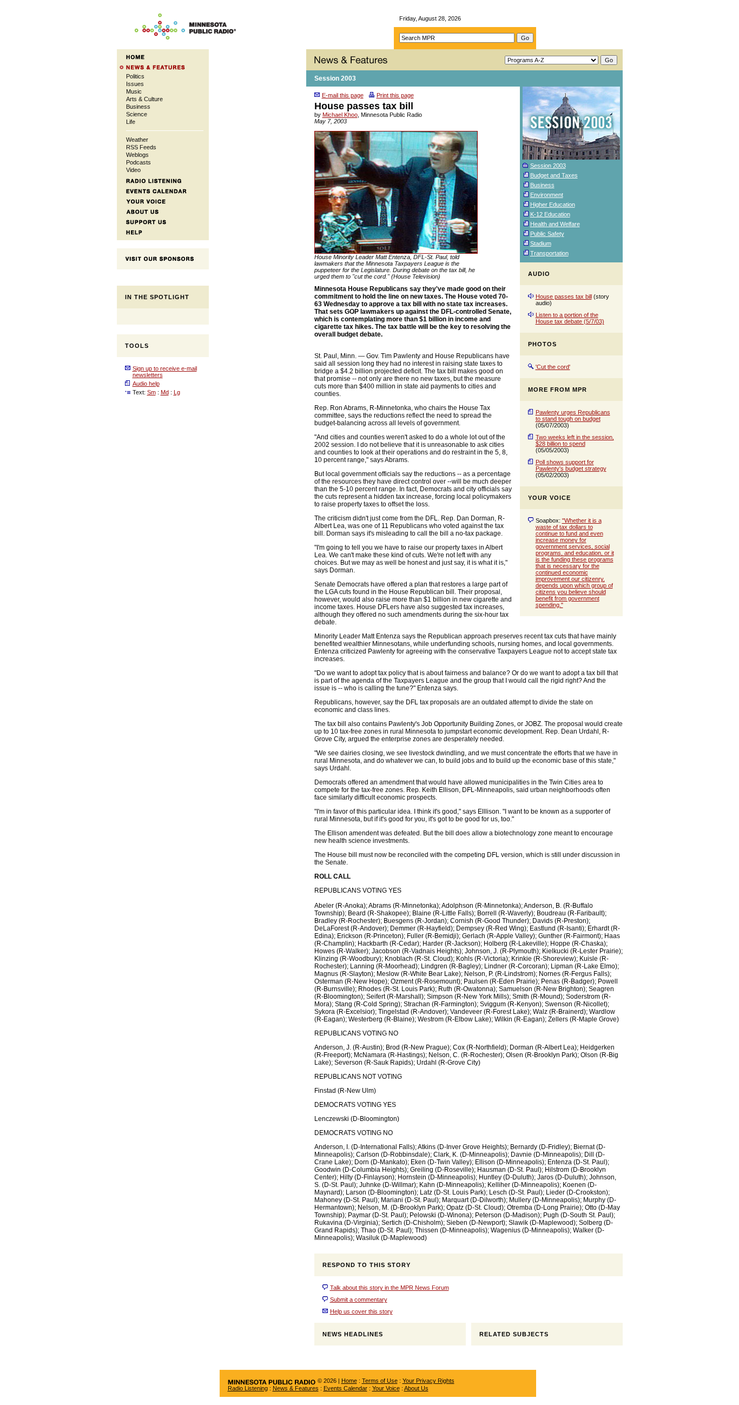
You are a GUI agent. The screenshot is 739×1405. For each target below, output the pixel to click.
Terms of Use (380, 1380)
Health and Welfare (555, 224)
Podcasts (138, 162)
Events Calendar (345, 1388)
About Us (416, 1388)
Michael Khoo (340, 114)
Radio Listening (248, 1388)
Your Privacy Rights (428, 1380)
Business (138, 106)
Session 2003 (335, 78)
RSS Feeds (141, 147)
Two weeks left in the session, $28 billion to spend (575, 440)
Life (130, 121)
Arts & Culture (144, 99)
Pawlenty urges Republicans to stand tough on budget (573, 415)
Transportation (549, 253)
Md (165, 392)
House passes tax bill (564, 296)
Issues (135, 84)
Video (133, 170)
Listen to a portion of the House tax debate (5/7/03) (570, 318)
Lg (177, 392)
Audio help (146, 383)
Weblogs (137, 154)
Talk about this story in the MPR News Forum (389, 1287)
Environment (546, 195)
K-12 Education (550, 214)
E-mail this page (343, 95)
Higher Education (552, 204)
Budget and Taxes (554, 175)
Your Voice (386, 1388)
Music (134, 91)
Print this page (395, 95)
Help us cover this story (361, 1311)
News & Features (296, 1388)
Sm (151, 392)
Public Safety (547, 233)
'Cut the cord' (553, 367)
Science (136, 114)
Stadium (540, 243)
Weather (137, 139)
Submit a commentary (358, 1299)
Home (349, 1380)
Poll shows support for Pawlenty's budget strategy (571, 465)
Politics (135, 76)
